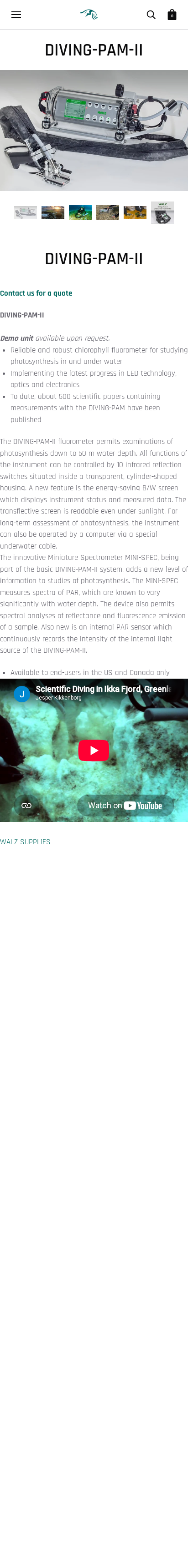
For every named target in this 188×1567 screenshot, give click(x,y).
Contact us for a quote (36, 293)
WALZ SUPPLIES (25, 842)
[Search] (151, 14)
